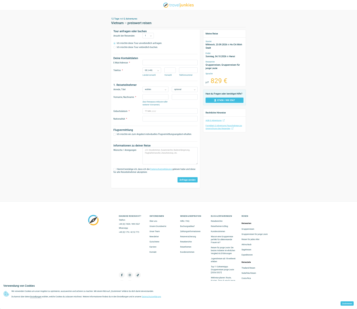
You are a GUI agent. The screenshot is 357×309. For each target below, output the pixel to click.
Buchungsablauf (187, 226)
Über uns (153, 221)
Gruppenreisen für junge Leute (255, 234)
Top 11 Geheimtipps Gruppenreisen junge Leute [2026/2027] (222, 269)
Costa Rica (246, 278)
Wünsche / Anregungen (124, 150)
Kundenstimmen (187, 252)
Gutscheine (154, 241)
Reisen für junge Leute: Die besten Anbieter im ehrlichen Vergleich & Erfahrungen (223, 250)
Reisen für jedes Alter (251, 239)
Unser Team (154, 231)
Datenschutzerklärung (161, 169)
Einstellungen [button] (36, 296)
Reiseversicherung (188, 236)
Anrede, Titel (119, 89)
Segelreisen (246, 249)
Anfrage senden (187, 179)
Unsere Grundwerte (157, 226)
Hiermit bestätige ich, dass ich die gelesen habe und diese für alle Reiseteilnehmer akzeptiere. (154, 171)
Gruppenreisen (248, 229)
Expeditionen (247, 254)
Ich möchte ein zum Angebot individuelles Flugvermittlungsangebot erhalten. (154, 134)
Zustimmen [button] (347, 303)
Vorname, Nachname (124, 97)
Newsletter (154, 236)
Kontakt (152, 252)
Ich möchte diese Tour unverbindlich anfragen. (139, 43)
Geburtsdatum (121, 111)
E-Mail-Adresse (121, 62)
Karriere (152, 246)
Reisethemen (185, 246)
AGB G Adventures (214, 120)
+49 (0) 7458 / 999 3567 (129, 224)
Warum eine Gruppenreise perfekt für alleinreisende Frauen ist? (222, 239)
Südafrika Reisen (249, 273)
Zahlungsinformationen (190, 231)
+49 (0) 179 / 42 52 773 (129, 232)
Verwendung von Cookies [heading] (19, 285)
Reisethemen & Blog (219, 226)
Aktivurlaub (246, 244)
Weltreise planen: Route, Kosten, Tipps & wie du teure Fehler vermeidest (223, 280)
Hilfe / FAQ (184, 221)
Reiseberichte (186, 241)
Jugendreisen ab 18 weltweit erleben (223, 260)
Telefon (118, 70)
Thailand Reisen (248, 267)
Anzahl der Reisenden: (124, 35)
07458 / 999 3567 (226, 100)
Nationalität (120, 118)
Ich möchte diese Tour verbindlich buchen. (137, 47)
